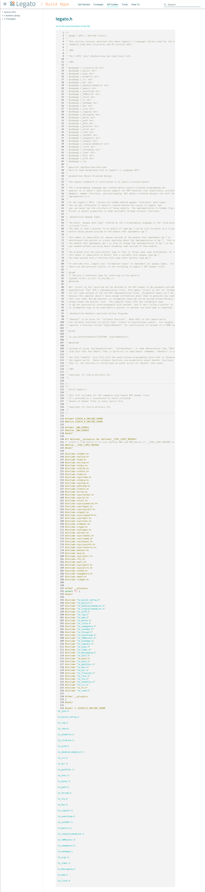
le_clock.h (84, 623)
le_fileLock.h (86, 673)
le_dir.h (83, 670)
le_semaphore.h (86, 626)
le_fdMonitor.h (86, 638)
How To (136, 4)
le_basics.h (84, 603)
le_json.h (83, 676)
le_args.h (83, 647)
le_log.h (83, 614)
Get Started (84, 4)
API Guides (112, 4)
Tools (125, 4)
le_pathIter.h (86, 664)
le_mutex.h (84, 620)
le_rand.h (83, 690)
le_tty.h (83, 679)
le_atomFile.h (86, 682)
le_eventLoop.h (86, 635)
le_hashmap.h (85, 641)
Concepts (98, 4)
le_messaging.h (86, 652)
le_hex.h (83, 667)
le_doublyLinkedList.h (91, 606)
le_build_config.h (88, 600)
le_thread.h (84, 632)
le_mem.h (83, 617)
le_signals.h (85, 644)
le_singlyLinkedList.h (91, 609)
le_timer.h (84, 649)
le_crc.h (83, 685)
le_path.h (83, 661)
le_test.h (83, 655)
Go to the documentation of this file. (73, 26)
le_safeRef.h (85, 629)
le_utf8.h (83, 611)
